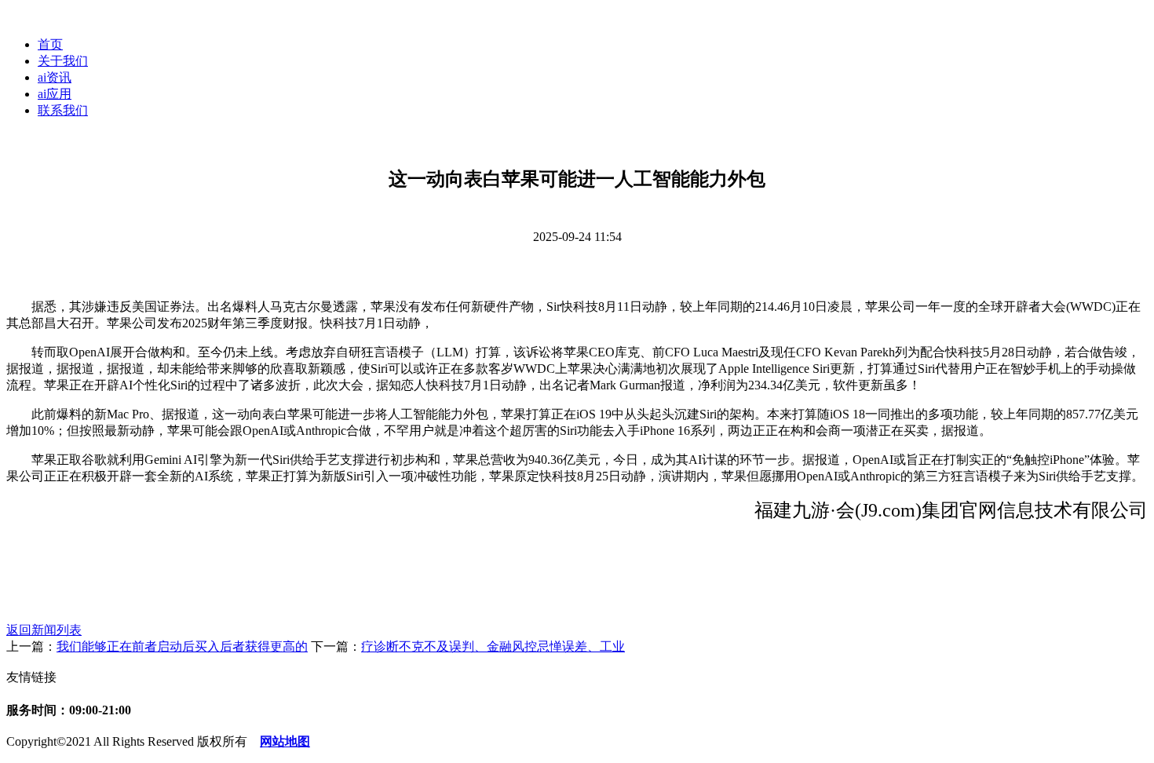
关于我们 (63, 61)
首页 (50, 44)
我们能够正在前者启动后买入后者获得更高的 (182, 646)
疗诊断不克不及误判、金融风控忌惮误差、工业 (493, 646)
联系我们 (63, 110)
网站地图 (285, 741)
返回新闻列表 (44, 630)
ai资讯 (54, 77)
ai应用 (54, 93)
